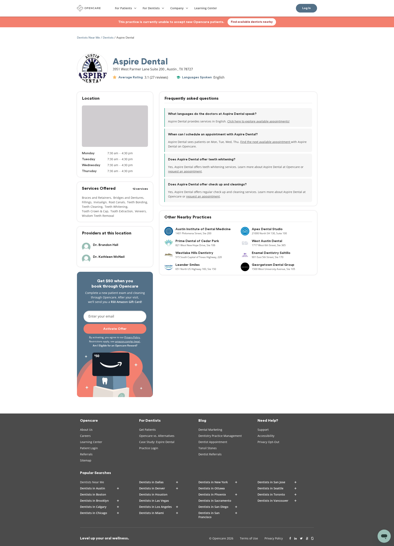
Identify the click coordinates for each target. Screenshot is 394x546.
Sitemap (85, 460)
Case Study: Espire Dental (156, 442)
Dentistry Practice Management (220, 436)
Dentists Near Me (89, 37)
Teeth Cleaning (92, 207)
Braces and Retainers (96, 198)
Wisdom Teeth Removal (98, 216)
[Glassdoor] (312, 538)
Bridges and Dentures (128, 198)
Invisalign (100, 202)
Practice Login (148, 448)
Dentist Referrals (210, 454)
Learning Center (91, 442)
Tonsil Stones (207, 448)
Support (263, 430)
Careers (85, 436)
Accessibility (266, 436)
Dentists (108, 37)
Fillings (87, 202)
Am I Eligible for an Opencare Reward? (115, 345)
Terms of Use (249, 538)
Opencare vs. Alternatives (156, 436)
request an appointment (185, 171)
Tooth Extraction (121, 211)
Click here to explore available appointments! (258, 121)
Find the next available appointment (265, 142)
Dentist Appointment (212, 442)
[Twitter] (301, 538)
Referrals (86, 454)
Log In (306, 8)
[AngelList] (307, 538)
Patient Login (89, 448)
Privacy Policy (132, 337)
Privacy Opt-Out (268, 442)
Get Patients (147, 430)
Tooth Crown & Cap (95, 211)
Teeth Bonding (137, 202)
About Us (86, 430)
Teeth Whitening (116, 207)
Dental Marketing (210, 430)
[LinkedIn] (295, 538)
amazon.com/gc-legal (127, 341)
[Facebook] (290, 538)
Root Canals (117, 202)
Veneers (140, 211)
